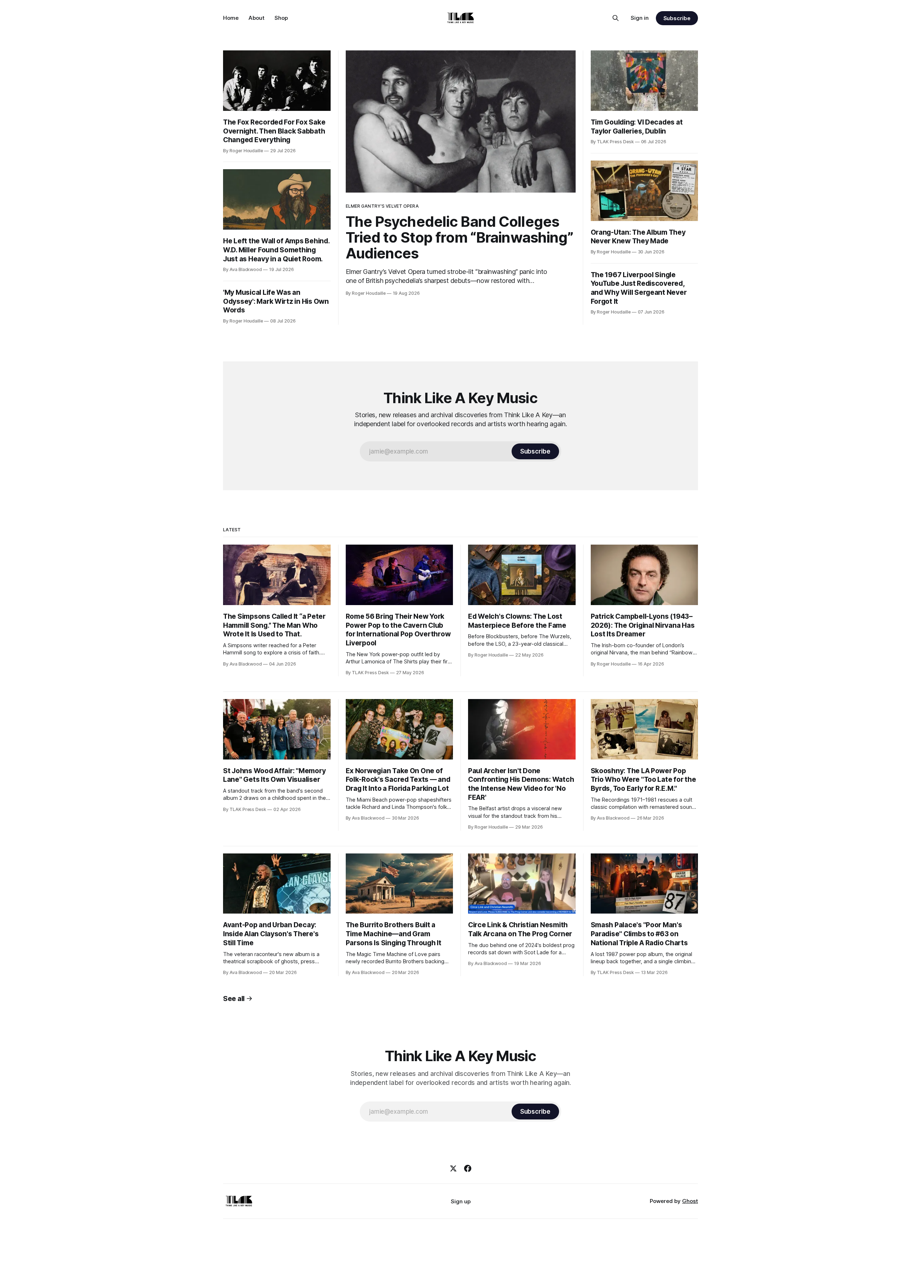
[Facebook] (467, 1168)
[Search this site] (615, 18)
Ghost (690, 1201)
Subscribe (676, 18)
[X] (453, 1168)
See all (234, 999)
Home (231, 17)
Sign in (640, 17)
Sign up (461, 1201)
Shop (281, 17)
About (256, 17)
